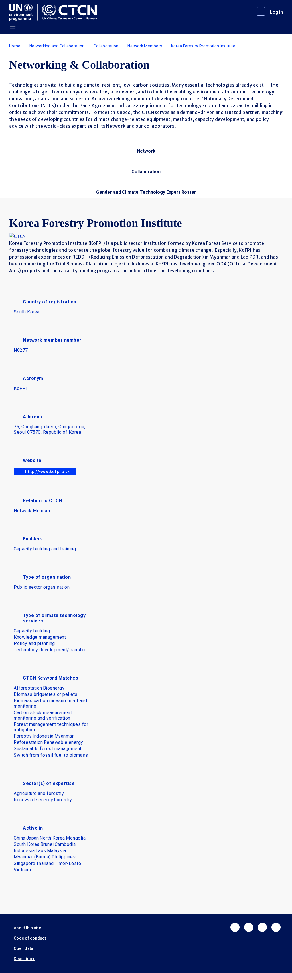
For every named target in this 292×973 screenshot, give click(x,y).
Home (14, 46)
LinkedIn (262, 927)
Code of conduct (30, 938)
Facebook (235, 927)
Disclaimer (24, 958)
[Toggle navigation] (12, 28)
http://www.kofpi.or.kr (48, 471)
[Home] (55, 12)
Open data (23, 948)
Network (146, 151)
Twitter (249, 927)
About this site (27, 928)
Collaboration (106, 46)
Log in (276, 12)
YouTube (276, 927)
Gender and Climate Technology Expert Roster (146, 192)
